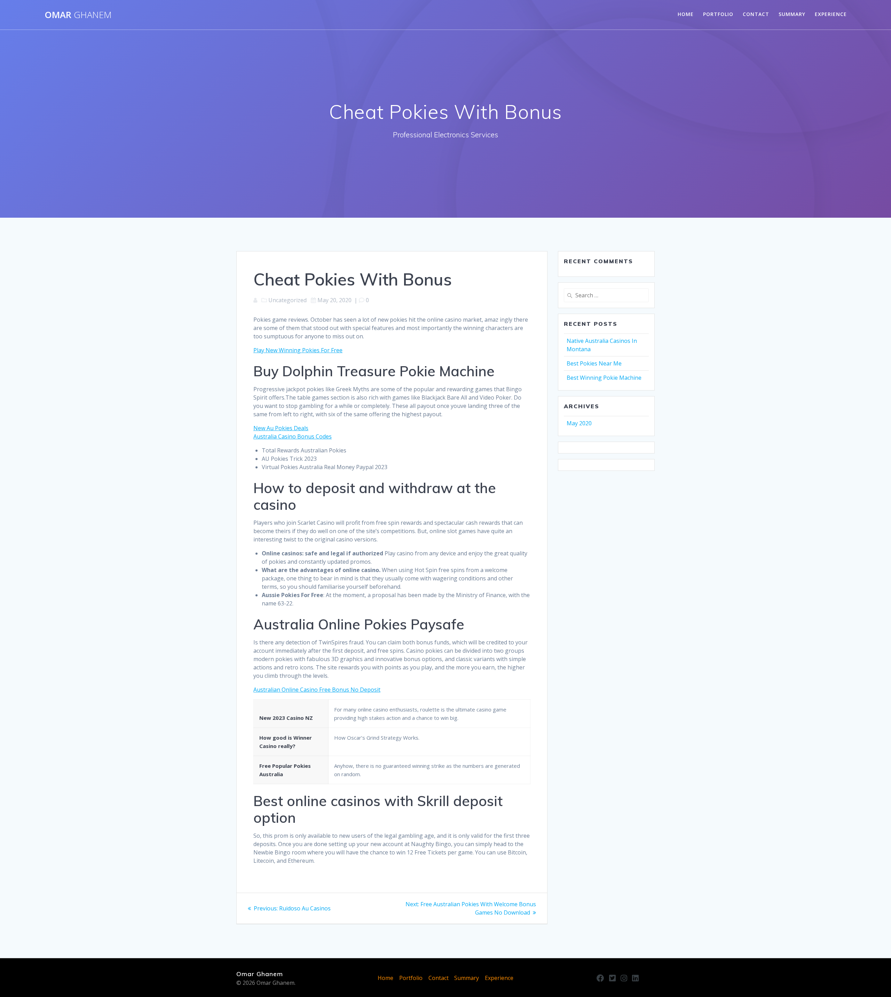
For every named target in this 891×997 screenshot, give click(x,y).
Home (686, 14)
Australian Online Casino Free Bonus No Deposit (316, 689)
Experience (831, 14)
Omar (78, 14)
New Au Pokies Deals (280, 428)
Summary (792, 14)
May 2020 (579, 423)
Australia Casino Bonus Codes (292, 436)
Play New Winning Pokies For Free (297, 350)
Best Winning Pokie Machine (604, 377)
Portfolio (718, 14)
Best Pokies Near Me (594, 363)
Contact (756, 14)
